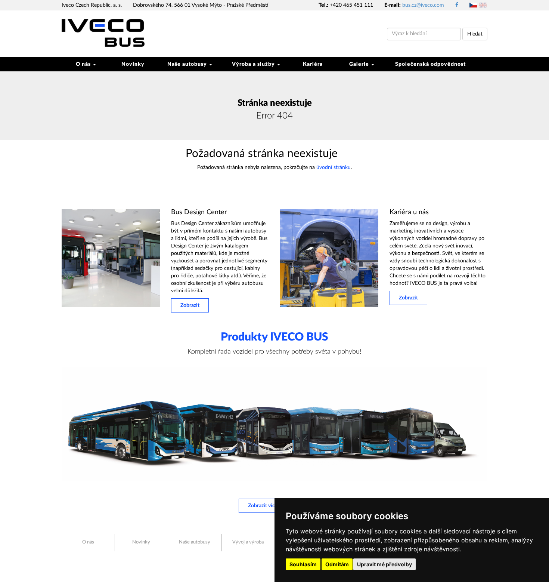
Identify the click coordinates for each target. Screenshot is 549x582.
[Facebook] (456, 5)
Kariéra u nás (409, 212)
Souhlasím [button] (303, 564)
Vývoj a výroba (248, 542)
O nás (84, 64)
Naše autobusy (187, 64)
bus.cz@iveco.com (423, 5)
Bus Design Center (199, 212)
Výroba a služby (254, 64)
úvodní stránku (333, 167)
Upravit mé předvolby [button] (384, 564)
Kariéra (313, 64)
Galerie (359, 64)
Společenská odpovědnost (430, 64)
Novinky (133, 64)
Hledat (475, 34)
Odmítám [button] (337, 564)
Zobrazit (189, 305)
